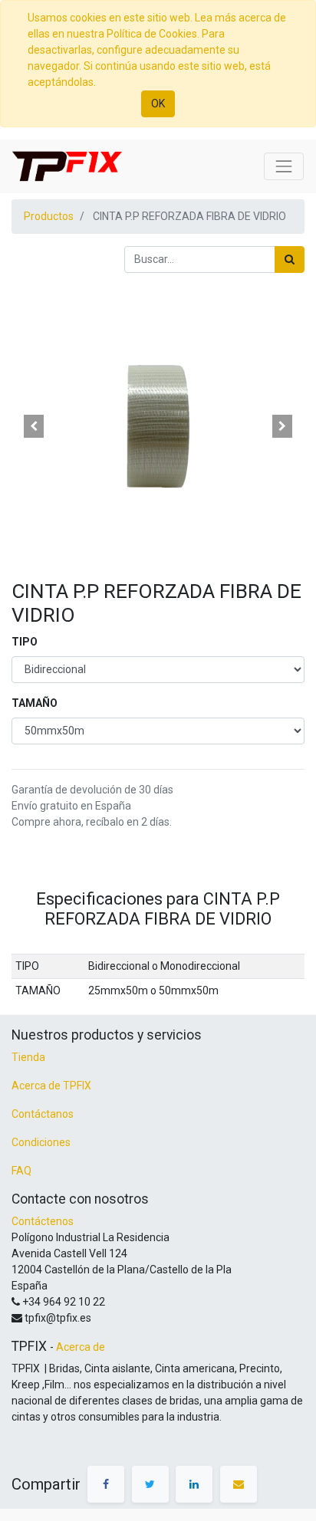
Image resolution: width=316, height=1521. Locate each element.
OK (158, 103)
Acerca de (80, 1347)
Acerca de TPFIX (51, 1085)
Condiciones (41, 1142)
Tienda (28, 1057)
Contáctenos (43, 1221)
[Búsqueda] (289, 259)
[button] (33, 426)
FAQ (21, 1171)
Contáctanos (43, 1114)
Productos (49, 216)
